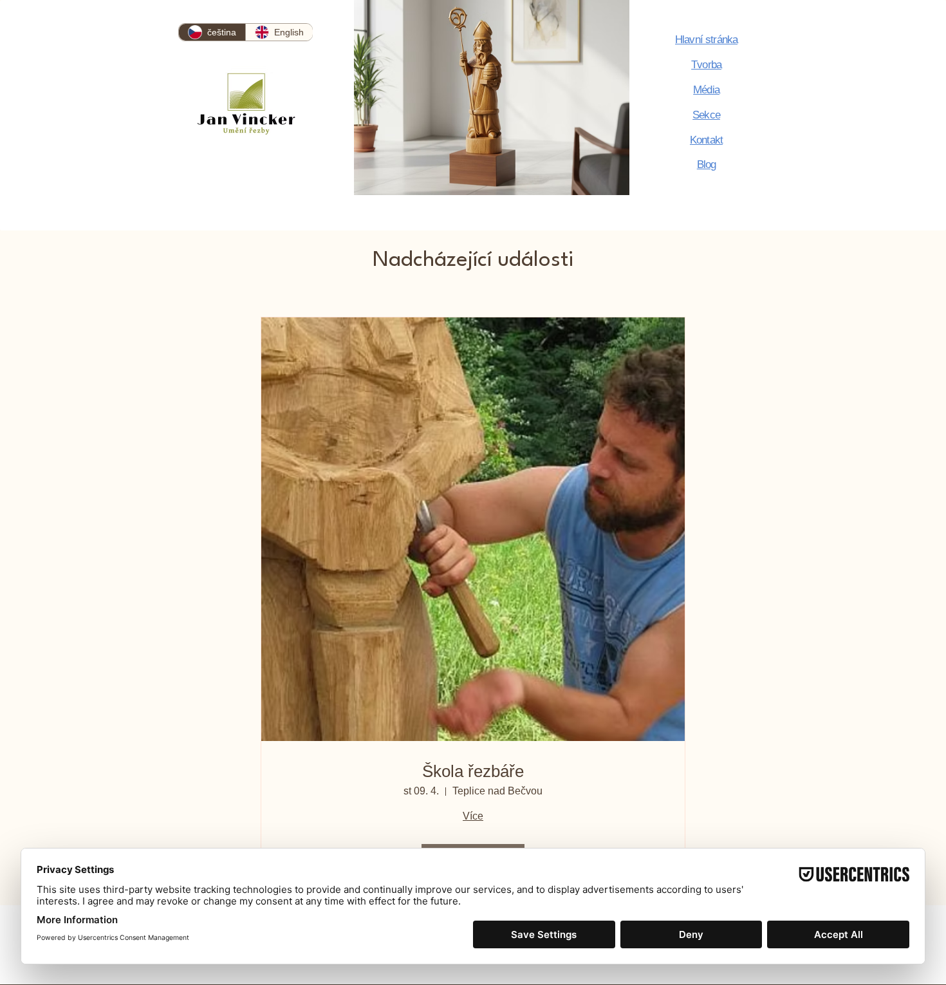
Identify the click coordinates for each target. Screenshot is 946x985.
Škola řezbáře (473, 771)
